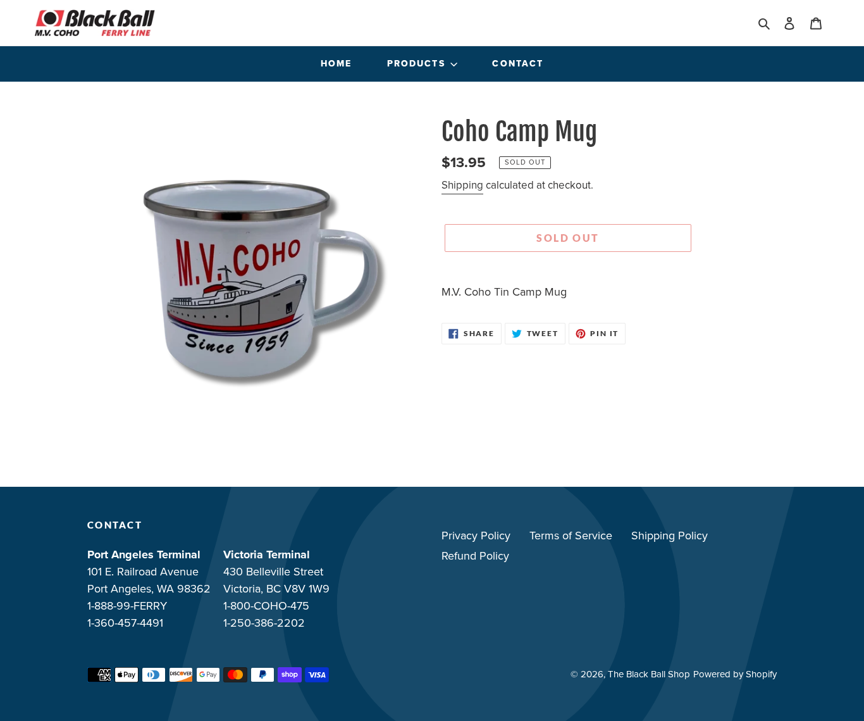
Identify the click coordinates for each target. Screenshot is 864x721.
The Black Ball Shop (649, 674)
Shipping (462, 185)
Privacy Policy (475, 535)
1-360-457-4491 (125, 623)
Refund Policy (475, 556)
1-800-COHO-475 (266, 606)
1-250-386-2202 (264, 623)
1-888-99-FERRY (127, 606)
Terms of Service (570, 535)
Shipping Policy (669, 535)
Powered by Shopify (735, 674)
